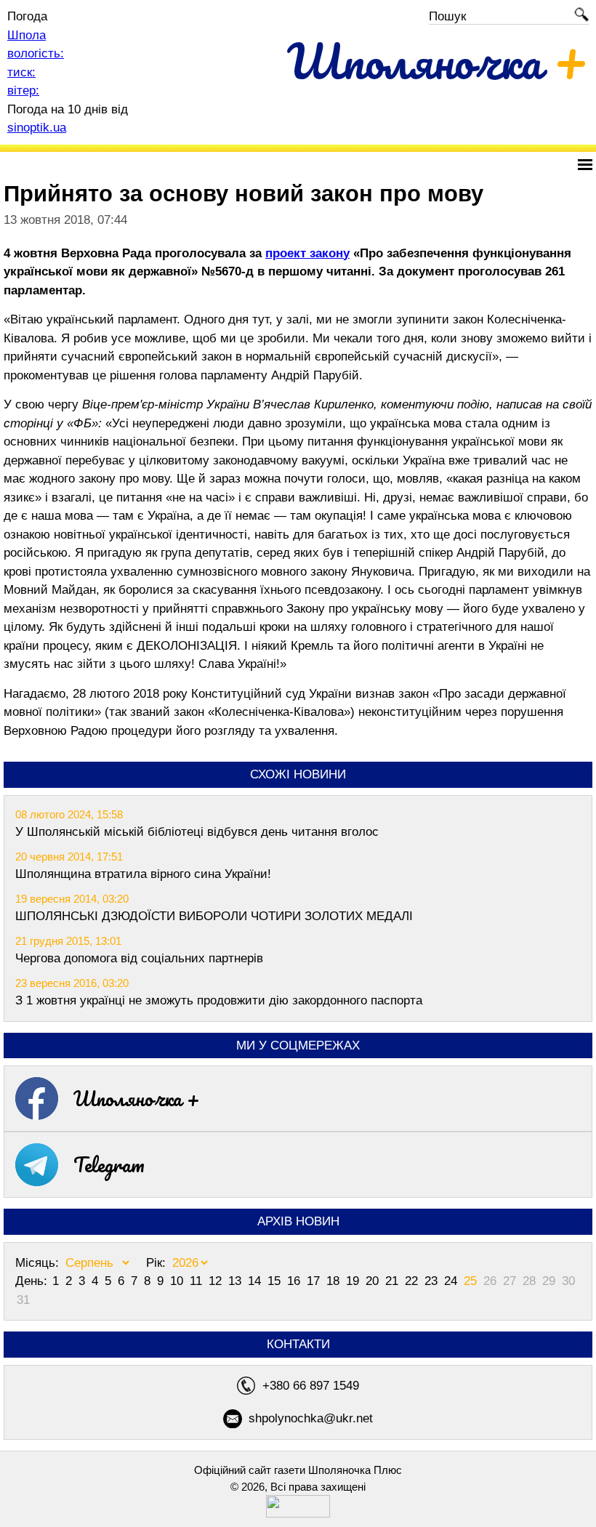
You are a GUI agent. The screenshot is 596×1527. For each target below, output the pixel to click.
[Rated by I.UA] (298, 1513)
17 (315, 1281)
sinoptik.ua (36, 127)
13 (236, 1281)
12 (217, 1281)
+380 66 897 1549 (310, 1386)
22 (413, 1281)
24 (452, 1281)
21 (393, 1281)
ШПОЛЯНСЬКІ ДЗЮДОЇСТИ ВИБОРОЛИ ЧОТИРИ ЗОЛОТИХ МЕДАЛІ (214, 916)
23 (432, 1281)
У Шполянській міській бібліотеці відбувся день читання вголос (197, 832)
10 (178, 1281)
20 (374, 1281)
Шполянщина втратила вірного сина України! (143, 874)
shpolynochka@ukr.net (311, 1418)
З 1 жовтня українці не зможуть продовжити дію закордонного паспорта (218, 1000)
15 (275, 1281)
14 (256, 1281)
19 (354, 1281)
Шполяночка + (136, 1098)
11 (198, 1281)
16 (295, 1281)
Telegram (109, 1164)
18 (334, 1281)
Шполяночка (438, 61)
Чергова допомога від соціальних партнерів (139, 958)
